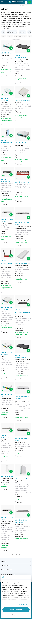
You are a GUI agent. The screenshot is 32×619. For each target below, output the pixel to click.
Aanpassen (15, 615)
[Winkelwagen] (29, 2)
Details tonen (23, 604)
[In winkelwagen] (11, 48)
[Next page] (21, 554)
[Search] (26, 2)
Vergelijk (5, 75)
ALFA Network (11, 32)
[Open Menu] (1, 2)
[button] (16, 561)
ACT (3, 32)
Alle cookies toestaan (16, 609)
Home (9, 6)
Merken (15, 6)
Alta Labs (22, 32)
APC (29, 32)
